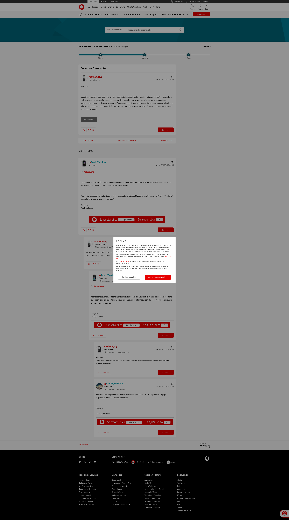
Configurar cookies (129, 277)
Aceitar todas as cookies (157, 277)
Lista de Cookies (124, 261)
